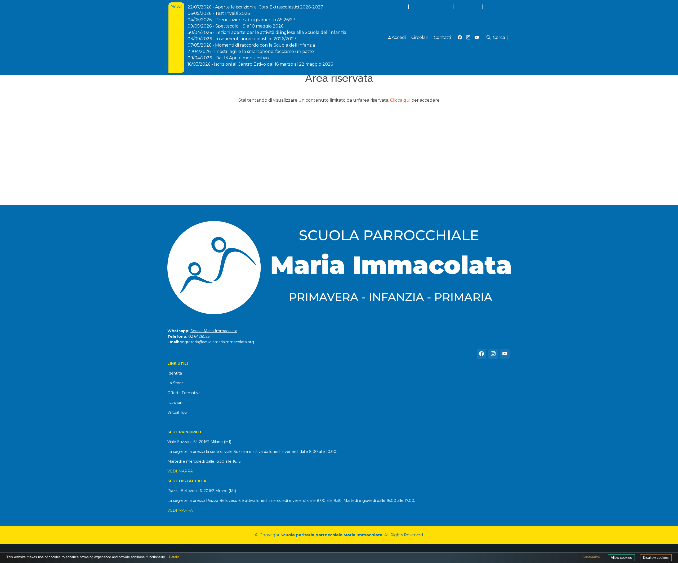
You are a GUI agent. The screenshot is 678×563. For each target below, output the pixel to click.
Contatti (442, 37)
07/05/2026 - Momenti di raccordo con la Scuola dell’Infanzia (251, 45)
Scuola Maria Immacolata (213, 330)
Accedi (399, 37)
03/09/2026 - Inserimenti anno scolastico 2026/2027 (242, 38)
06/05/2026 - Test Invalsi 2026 (219, 13)
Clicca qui (400, 100)
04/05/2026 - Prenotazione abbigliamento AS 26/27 (241, 19)
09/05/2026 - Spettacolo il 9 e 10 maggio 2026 (235, 26)
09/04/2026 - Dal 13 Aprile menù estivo (228, 57)
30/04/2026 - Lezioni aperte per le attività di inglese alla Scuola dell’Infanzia (267, 32)
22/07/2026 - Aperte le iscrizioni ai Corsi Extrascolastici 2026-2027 (255, 7)
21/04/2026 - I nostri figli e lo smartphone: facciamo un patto (251, 51)
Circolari (419, 37)
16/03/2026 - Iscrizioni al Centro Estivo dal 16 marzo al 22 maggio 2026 (260, 64)
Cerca (499, 37)
